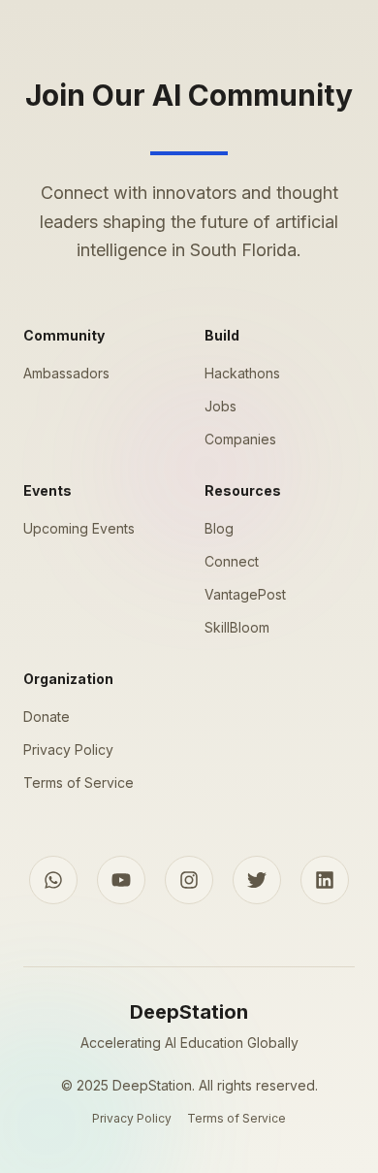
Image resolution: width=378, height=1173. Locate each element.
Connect (232, 561)
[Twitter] (257, 880)
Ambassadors (66, 373)
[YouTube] (121, 880)
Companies (240, 439)
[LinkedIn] (324, 880)
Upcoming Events (79, 528)
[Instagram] (189, 880)
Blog (219, 528)
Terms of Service (78, 782)
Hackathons (242, 373)
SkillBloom (237, 627)
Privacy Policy (68, 749)
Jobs (220, 406)
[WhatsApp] (53, 880)
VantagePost (245, 594)
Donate (46, 716)
